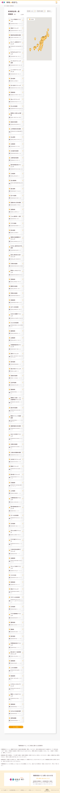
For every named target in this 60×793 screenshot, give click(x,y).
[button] (48, 30)
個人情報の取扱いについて (14, 790)
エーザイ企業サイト (4, 790)
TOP (5, 5)
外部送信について (24, 790)
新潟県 (8, 5)
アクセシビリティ (38, 790)
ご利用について (31, 790)
